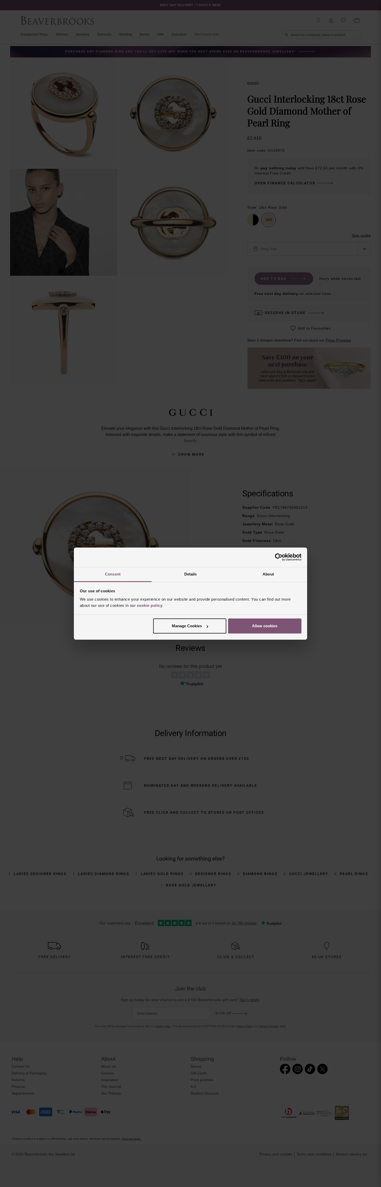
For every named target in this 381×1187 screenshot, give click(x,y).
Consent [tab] (113, 574)
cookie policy (150, 605)
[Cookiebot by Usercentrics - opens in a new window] (278, 557)
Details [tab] (190, 574)
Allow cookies (264, 626)
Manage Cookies (187, 626)
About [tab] (268, 574)
